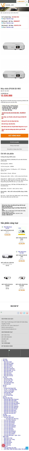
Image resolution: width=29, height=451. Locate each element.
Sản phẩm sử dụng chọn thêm (14, 149)
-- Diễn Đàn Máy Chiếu (8, 392)
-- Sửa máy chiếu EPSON (9, 423)
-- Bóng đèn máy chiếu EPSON (10, 409)
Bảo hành (3, 195)
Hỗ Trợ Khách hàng (7, 346)
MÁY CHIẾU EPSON (14, 12)
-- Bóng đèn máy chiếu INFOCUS (10, 407)
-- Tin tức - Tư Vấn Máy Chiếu (10, 389)
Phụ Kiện (5, 377)
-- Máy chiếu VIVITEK (8, 375)
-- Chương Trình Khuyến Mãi (9, 388)
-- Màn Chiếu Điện (7, 441)
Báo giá (4, 385)
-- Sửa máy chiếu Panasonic (9, 420)
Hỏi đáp (5, 414)
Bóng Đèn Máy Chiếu (7, 398)
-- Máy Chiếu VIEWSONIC (9, 369)
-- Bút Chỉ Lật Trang (7, 381)
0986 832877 (21, 1)
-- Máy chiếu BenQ (7, 373)
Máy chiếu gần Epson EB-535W (22, 285)
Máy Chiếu (5, 360)
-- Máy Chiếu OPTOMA (8, 363)
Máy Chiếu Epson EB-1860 (21, 255)
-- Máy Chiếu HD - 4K (8, 367)
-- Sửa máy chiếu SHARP (9, 434)
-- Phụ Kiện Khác (7, 384)
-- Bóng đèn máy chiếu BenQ (9, 410)
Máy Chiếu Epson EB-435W (21, 238)
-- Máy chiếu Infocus (7, 374)
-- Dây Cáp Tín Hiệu (7, 378)
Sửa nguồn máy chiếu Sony (12, 418)
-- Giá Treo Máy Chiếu (8, 380)
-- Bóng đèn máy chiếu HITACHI (10, 405)
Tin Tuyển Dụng (5, 343)
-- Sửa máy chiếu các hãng (9, 432)
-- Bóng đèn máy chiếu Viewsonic (10, 406)
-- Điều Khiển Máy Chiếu (8, 382)
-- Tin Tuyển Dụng (7, 393)
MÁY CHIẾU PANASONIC (6, 337)
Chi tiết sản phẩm (14, 142)
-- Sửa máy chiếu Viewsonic (9, 425)
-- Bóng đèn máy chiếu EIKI (9, 413)
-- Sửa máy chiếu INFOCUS (9, 427)
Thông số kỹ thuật (14, 145)
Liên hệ (4, 396)
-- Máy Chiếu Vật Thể (8, 371)
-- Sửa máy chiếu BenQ (8, 429)
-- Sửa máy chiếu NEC (8, 428)
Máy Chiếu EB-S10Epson (7, 262)
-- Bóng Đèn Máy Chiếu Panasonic (11, 399)
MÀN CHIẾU (4, 341)
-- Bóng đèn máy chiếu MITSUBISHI (11, 403)
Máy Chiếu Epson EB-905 (7, 230)
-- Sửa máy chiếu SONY (8, 417)
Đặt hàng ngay (14, 136)
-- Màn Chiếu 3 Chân (7, 438)
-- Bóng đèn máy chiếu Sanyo (10, 411)
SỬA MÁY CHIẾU (4, 339)
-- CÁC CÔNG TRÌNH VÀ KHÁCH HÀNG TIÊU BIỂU (14, 449)
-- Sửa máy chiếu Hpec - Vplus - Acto (11, 435)
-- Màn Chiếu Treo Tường (9, 439)
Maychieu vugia (9, 18)
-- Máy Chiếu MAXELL (8, 364)
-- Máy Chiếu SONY (7, 362)
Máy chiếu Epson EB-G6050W (7, 285)
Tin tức (4, 387)
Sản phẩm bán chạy (6, 12)
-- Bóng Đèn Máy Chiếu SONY (10, 400)
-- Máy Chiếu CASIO (7, 366)
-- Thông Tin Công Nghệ (8, 391)
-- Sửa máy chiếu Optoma (9, 421)
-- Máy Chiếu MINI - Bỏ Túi (9, 370)
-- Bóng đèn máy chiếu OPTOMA (10, 402)
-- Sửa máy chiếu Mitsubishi (9, 431)
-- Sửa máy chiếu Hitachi (8, 424)
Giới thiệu (5, 359)
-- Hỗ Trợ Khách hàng (8, 395)
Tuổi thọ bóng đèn (5, 166)
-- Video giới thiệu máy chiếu (9, 447)
